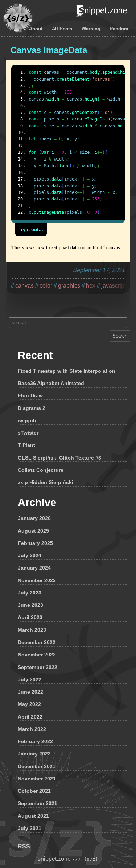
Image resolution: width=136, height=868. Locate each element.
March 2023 (32, 630)
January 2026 (34, 518)
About (35, 28)
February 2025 (35, 543)
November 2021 (37, 779)
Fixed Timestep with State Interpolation (66, 371)
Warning (91, 28)
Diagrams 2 (31, 408)
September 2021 (37, 803)
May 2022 (29, 704)
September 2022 (37, 667)
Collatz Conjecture (40, 470)
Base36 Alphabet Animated (51, 383)
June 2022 (30, 692)
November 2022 (37, 654)
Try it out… (30, 229)
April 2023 (30, 617)
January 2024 (34, 568)
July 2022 (29, 679)
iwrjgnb (27, 420)
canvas (24, 286)
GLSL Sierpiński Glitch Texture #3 (59, 458)
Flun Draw (30, 395)
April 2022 (30, 717)
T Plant (26, 445)
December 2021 (36, 766)
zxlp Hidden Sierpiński (45, 482)
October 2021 (34, 791)
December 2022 (36, 642)
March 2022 (32, 729)
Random (119, 28)
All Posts (62, 28)
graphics (69, 286)
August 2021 (33, 816)
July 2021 (29, 828)
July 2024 (29, 555)
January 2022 (34, 754)
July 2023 (29, 593)
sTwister (28, 433)
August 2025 (33, 531)
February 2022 (35, 741)
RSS (24, 846)
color (46, 286)
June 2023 (30, 605)
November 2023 (37, 580)
